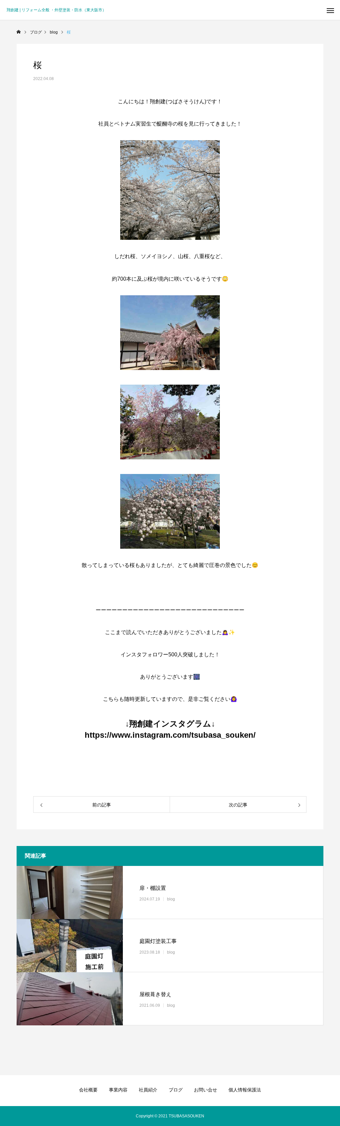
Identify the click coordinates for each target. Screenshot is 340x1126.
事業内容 (118, 1089)
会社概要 (88, 1089)
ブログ (176, 1089)
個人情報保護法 (244, 1089)
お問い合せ (205, 1089)
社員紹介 (148, 1089)
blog (171, 899)
